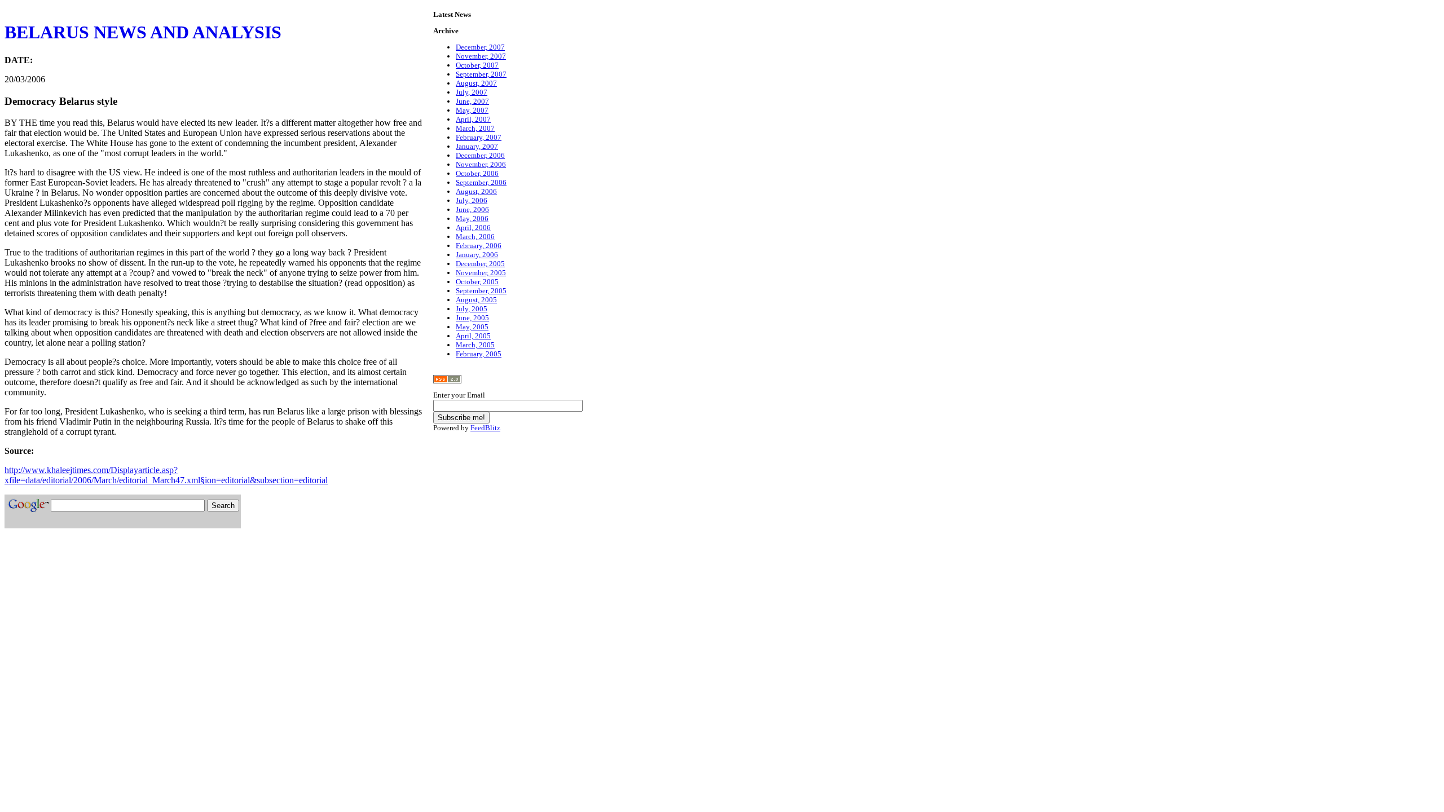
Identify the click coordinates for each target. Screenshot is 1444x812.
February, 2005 (478, 354)
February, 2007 (478, 137)
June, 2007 (472, 101)
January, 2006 (477, 254)
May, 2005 (472, 327)
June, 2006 (472, 209)
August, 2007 (476, 83)
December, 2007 (480, 47)
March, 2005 (475, 345)
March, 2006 (475, 236)
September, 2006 (481, 182)
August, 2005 (476, 299)
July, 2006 (471, 200)
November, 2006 (481, 164)
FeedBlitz (485, 427)
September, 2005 (481, 290)
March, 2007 (475, 128)
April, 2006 (473, 227)
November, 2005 (481, 272)
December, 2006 (480, 155)
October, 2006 (477, 173)
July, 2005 (471, 308)
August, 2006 (476, 191)
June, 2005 (472, 318)
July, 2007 (471, 92)
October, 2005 (477, 281)
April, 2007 (473, 119)
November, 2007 (481, 56)
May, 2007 (472, 110)
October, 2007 (477, 65)
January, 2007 (477, 146)
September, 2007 (481, 74)
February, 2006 (478, 245)
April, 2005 (473, 336)
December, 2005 (480, 263)
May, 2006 (472, 218)
